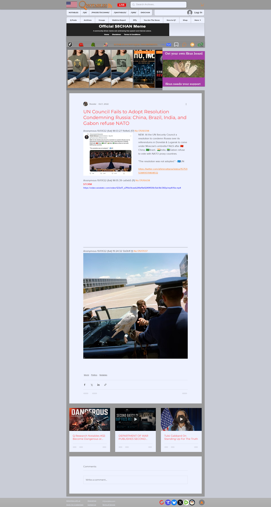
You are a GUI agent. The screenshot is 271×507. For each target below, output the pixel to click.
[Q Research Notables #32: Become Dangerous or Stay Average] (89, 419)
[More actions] (186, 104)
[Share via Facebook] (84, 384)
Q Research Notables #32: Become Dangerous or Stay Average (89, 437)
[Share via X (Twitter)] (91, 384)
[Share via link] (105, 384)
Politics (94, 375)
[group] (114, 69)
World (86, 375)
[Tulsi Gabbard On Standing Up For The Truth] (181, 419)
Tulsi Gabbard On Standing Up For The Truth (181, 437)
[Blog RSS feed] (110, 6)
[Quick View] (78, 69)
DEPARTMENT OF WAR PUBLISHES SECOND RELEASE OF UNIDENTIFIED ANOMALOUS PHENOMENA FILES (133, 437)
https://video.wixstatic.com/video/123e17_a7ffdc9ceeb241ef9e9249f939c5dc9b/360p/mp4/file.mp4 (132, 188)
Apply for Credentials (74, 505)
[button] (202, 4)
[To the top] (202, 502)
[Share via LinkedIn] (98, 384)
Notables (103, 375)
